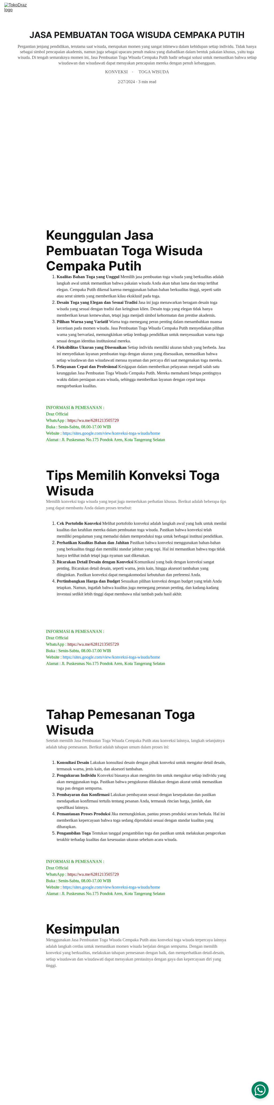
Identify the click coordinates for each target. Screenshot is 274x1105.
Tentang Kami (219, 8)
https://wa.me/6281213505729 (93, 420)
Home (163, 8)
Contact (246, 8)
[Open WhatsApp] (260, 1090)
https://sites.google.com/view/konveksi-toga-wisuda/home (111, 433)
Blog (265, 8)
